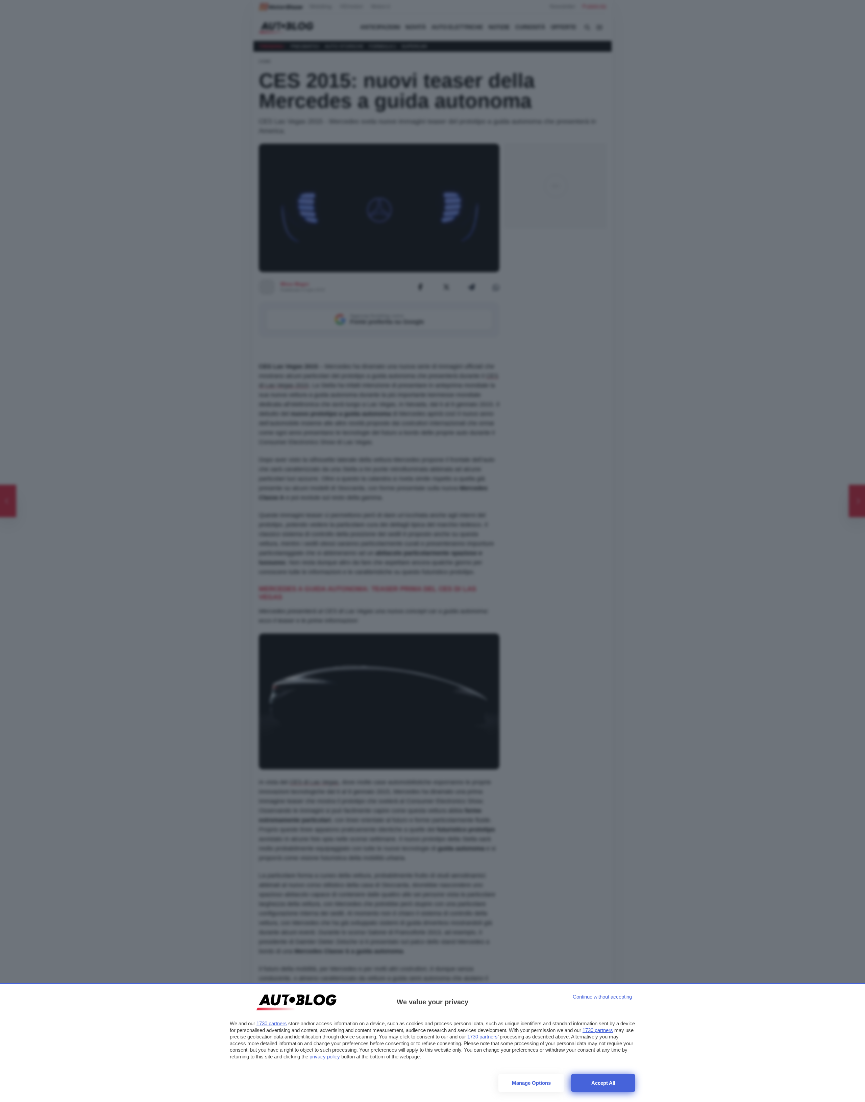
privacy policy (325, 1056)
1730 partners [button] (271, 1023)
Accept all (603, 1083)
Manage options (531, 1083)
